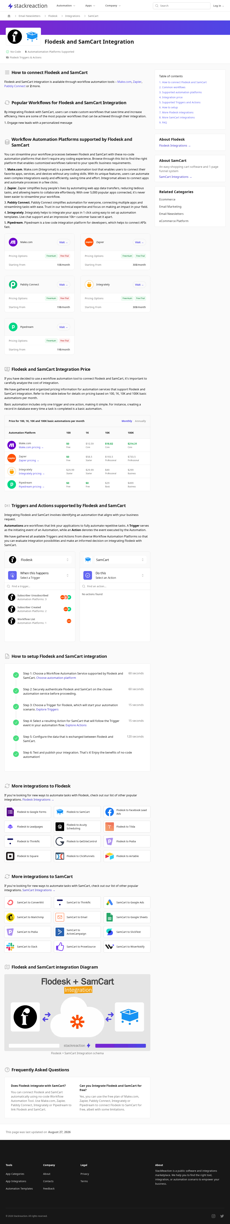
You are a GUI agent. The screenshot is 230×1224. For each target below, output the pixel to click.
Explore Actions (76, 725)
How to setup (170, 107)
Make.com (124, 82)
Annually (140, 421)
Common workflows (173, 87)
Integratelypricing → (32, 473)
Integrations (72, 16)
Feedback (48, 1188)
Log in (218, 5)
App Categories (15, 1173)
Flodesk (52, 16)
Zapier (137, 82)
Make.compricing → (31, 447)
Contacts (48, 1181)
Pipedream (26, 327)
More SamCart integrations (178, 117)
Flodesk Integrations (38, 800)
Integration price (172, 97)
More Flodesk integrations (178, 112)
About (46, 1173)
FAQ (164, 122)
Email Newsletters (29, 16)
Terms (84, 1181)
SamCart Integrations (38, 890)
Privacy (84, 1173)
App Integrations (16, 1181)
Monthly (127, 421)
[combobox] (45, 559)
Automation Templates (19, 1188)
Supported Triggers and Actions (181, 102)
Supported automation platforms (182, 92)
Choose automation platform (56, 678)
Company (111, 5)
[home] (9, 16)
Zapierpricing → (29, 460)
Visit (63, 242)
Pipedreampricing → (32, 486)
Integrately (103, 284)
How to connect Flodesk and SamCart (184, 82)
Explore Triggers (47, 709)
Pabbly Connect (15, 86)
